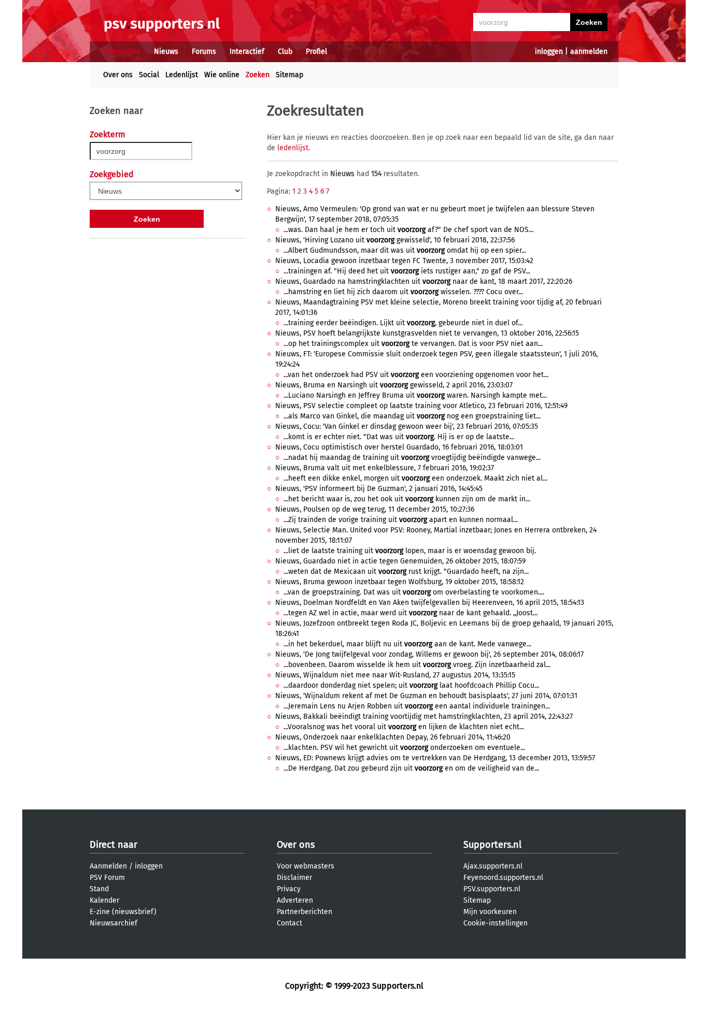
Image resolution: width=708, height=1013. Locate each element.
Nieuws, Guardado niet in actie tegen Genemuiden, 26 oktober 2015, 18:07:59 (400, 561)
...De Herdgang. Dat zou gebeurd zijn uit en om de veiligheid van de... (411, 768)
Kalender (104, 900)
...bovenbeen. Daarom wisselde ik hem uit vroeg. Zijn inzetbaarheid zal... (417, 664)
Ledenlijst (181, 74)
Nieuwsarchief (113, 923)
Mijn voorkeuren (490, 911)
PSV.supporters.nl (491, 889)
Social (149, 74)
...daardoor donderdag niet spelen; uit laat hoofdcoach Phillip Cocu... (411, 685)
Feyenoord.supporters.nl (503, 877)
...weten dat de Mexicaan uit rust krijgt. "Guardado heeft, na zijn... (406, 571)
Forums (204, 51)
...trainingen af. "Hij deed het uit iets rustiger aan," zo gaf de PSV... (407, 271)
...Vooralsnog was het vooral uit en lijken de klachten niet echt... (404, 726)
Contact (289, 923)
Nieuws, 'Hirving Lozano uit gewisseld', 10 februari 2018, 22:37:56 (395, 240)
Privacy (289, 889)
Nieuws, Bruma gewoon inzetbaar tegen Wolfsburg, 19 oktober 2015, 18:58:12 (399, 581)
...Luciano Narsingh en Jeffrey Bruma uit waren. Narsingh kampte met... (415, 395)
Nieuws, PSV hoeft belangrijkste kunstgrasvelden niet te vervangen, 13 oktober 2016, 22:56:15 (427, 333)
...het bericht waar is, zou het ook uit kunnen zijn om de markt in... (407, 499)
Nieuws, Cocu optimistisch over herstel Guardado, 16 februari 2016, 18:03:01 (399, 447)
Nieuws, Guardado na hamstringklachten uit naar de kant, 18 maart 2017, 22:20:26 (423, 281)
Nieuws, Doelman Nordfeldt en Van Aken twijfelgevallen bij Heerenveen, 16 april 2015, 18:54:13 (429, 602)
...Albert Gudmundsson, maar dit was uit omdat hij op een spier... (405, 250)
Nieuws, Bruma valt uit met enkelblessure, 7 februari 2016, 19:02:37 (384, 468)
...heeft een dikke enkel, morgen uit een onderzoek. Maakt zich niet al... (415, 478)
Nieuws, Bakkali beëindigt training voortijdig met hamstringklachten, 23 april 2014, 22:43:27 (424, 716)
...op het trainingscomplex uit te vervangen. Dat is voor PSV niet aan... (413, 343)
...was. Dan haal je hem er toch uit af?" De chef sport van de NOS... (408, 229)
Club (285, 51)
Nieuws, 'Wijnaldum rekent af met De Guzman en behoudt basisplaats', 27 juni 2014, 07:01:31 (426, 695)
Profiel (316, 51)
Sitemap (289, 74)
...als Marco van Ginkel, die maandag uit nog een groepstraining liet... (412, 416)
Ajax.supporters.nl (492, 866)
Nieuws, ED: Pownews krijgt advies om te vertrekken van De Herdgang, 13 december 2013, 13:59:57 (435, 758)
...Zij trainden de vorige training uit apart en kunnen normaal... (401, 519)
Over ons (118, 74)
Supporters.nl (492, 844)
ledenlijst (292, 147)
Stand (99, 889)
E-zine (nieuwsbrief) (123, 911)
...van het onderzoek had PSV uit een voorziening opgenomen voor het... (416, 374)
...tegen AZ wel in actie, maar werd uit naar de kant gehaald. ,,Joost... (410, 613)
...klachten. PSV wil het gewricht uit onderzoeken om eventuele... (404, 747)
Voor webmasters (305, 866)
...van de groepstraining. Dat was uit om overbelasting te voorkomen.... (414, 592)
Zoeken (258, 74)
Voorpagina (121, 51)
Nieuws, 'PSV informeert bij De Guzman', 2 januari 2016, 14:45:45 (379, 488)
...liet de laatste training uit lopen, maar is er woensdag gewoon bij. (410, 550)
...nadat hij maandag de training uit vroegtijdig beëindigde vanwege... (412, 457)
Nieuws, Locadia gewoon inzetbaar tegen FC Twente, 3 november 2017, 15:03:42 (404, 260)
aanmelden (588, 51)
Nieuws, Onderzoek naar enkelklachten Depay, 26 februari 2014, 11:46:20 (393, 737)
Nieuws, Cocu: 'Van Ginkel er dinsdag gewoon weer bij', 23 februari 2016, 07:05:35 (406, 426)
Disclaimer (294, 877)
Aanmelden (108, 866)
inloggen (549, 51)
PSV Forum (107, 877)
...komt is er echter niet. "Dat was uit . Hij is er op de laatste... (399, 436)
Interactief (247, 51)
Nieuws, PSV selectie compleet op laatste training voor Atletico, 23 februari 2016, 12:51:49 (421, 405)
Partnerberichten (304, 911)
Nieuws (166, 51)
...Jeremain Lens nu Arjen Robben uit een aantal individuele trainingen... (417, 706)
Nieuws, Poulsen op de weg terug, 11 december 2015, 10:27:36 (374, 509)
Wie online (221, 74)
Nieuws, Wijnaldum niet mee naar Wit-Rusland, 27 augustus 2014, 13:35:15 (395, 675)
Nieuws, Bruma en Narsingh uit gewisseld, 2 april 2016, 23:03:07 (394, 385)
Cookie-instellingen (495, 923)
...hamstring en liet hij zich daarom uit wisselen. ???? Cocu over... (403, 291)
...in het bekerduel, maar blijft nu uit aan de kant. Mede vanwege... (407, 644)
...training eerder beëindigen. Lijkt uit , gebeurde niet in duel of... (403, 323)
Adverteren (295, 900)
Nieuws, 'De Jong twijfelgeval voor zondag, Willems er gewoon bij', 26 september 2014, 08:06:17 (429, 654)
